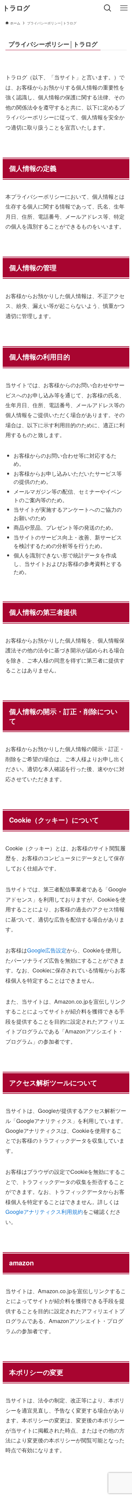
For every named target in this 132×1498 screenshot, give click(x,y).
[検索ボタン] (108, 8)
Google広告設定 (47, 950)
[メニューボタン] (124, 8)
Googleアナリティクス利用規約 (44, 1211)
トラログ (16, 8)
